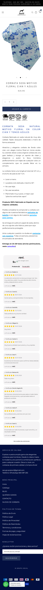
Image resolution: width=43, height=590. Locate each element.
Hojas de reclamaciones (11, 535)
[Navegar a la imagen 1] (20, 77)
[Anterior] (16, 77)
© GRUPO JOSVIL (21, 568)
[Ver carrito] (36, 12)
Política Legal (7, 517)
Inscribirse (11, 558)
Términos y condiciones (11, 528)
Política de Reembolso (11, 524)
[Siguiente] (26, 77)
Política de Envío (9, 513)
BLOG (4, 491)
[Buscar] (32, 12)
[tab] (16, 267)
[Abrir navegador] (3, 12)
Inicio (4, 484)
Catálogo (6, 488)
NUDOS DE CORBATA (10, 502)
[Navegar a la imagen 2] (22, 77)
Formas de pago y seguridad (13, 531)
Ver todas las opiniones (22, 441)
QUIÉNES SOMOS (9, 495)
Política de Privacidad (10, 520)
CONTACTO (6, 498)
